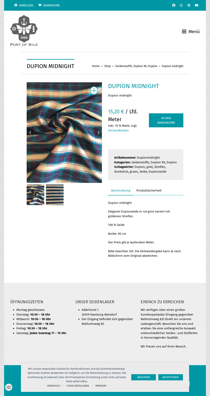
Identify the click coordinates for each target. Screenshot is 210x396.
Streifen (159, 167)
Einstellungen (8, 387)
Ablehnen (143, 377)
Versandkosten (118, 130)
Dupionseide (157, 171)
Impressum (100, 385)
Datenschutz (53, 385)
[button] (191, 31)
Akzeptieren (170, 377)
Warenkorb (51, 5)
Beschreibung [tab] (120, 190)
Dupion (172, 162)
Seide (143, 171)
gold (149, 167)
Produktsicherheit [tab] (148, 190)
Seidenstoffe (140, 162)
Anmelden (26, 5)
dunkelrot (121, 171)
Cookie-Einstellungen (77, 385)
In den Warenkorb (166, 120)
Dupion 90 (158, 162)
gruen (134, 171)
